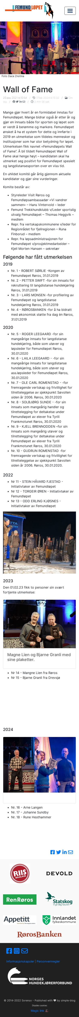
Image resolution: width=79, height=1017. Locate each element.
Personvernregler (48, 961)
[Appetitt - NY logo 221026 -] (19, 920)
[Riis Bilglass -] (20, 873)
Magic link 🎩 (39, 1010)
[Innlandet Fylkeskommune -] (59, 920)
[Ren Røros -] (19, 899)
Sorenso (27, 1000)
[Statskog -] (59, 899)
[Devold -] (59, 873)
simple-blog (68, 1000)
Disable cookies (39, 1005)
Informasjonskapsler (20, 961)
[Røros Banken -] (39, 934)
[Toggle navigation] (70, 11)
